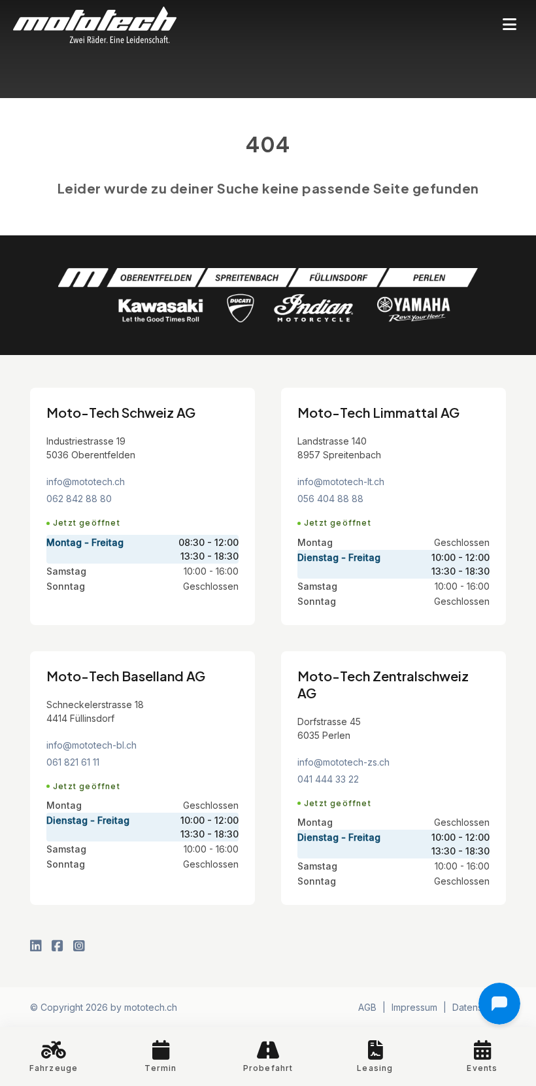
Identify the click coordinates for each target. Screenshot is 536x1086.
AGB (367, 1007)
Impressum (414, 1007)
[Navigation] (509, 25)
